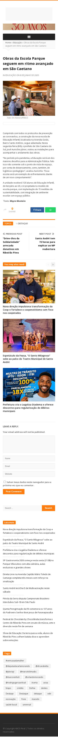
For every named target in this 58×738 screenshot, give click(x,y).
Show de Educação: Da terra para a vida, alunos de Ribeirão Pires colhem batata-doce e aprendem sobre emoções (28, 637)
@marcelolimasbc (28, 671)
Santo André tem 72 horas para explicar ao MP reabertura (45, 244)
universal (27, 704)
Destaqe (10, 693)
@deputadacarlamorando (18, 666)
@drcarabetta (42, 666)
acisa (45, 682)
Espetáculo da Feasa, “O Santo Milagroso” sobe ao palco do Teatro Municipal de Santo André (28, 359)
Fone (23, 699)
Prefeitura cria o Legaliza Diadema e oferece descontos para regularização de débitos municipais (28, 408)
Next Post (45, 233)
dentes (44, 688)
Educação (17, 42)
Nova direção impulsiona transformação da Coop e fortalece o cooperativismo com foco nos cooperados (28, 309)
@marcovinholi (12, 677)
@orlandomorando (34, 677)
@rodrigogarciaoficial (16, 682)
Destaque (23, 223)
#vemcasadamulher (15, 660)
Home (8, 42)
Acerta (35, 682)
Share (38, 209)
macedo (35, 699)
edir (49, 693)
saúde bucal (11, 704)
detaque (38, 693)
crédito (20, 688)
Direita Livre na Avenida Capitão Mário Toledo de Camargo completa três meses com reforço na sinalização (27, 578)
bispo (8, 688)
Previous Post (14, 233)
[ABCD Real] (29, 13)
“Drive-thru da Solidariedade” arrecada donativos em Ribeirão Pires (11, 245)
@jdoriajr (10, 671)
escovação (11, 699)
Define (32, 688)
